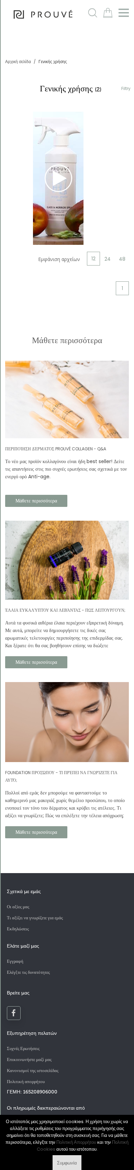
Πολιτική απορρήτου (26, 1081)
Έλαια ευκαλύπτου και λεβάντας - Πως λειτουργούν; (65, 610)
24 (107, 259)
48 (122, 259)
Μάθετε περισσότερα (36, 500)
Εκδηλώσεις (18, 929)
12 (93, 258)
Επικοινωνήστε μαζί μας (29, 1059)
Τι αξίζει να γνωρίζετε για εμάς (35, 917)
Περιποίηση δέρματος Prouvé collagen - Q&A (55, 449)
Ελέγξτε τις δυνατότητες (28, 972)
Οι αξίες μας (18, 906)
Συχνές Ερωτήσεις (23, 1048)
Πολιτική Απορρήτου (76, 1142)
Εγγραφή (15, 961)
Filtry (126, 88)
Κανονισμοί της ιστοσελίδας (32, 1070)
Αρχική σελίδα (18, 61)
